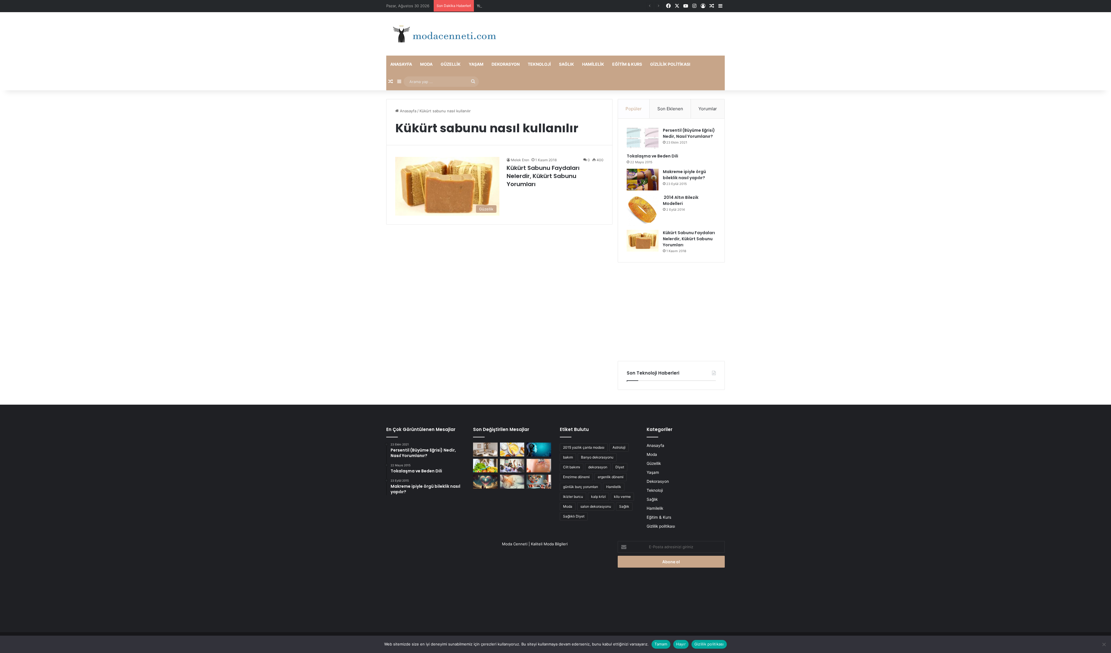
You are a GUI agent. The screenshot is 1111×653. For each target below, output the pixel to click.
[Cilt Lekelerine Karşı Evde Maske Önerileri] (512, 449)
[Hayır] (1104, 644)
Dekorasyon (506, 64)
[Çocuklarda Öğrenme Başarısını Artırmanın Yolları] (512, 466)
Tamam (660, 644)
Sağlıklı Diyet (573, 516)
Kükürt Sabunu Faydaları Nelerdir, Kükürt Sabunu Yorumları (543, 176)
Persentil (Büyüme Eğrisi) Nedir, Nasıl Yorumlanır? (689, 133)
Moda (426, 64)
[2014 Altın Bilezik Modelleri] (642, 210)
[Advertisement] (671, 311)
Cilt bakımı (571, 467)
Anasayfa (401, 64)
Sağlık (566, 64)
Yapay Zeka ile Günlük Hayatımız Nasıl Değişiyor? (521, 5)
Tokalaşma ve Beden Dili (652, 156)
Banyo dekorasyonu (597, 457)
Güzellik (451, 64)
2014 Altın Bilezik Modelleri (680, 200)
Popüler (634, 108)
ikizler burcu (573, 496)
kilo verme (622, 496)
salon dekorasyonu (595, 506)
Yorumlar (707, 108)
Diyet (619, 467)
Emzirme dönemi (576, 477)
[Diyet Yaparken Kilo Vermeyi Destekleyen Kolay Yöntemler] (485, 466)
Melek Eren (520, 160)
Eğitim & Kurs (627, 64)
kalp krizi (598, 496)
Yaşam (476, 64)
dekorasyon (597, 467)
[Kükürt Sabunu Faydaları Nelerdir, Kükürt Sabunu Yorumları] (642, 241)
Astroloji (619, 447)
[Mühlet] (442, 34)
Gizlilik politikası (670, 64)
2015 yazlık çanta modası (583, 447)
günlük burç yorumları (580, 487)
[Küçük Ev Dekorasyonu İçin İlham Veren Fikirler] (485, 449)
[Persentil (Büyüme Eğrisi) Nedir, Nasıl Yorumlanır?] (642, 138)
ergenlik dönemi (610, 477)
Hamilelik (593, 64)
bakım (568, 457)
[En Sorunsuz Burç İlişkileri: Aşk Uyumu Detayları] (485, 482)
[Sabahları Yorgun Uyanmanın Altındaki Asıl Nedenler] (512, 482)
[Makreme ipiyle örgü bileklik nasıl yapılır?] (642, 179)
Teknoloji (539, 64)
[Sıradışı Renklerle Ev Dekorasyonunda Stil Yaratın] (539, 482)
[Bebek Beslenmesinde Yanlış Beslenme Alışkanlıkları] (539, 466)
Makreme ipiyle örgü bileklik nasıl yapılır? (684, 175)
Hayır (681, 644)
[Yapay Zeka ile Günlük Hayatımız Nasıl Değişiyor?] (539, 449)
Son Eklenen (670, 108)
